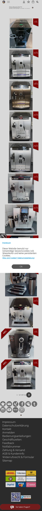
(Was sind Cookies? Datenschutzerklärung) (18, 258)
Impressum (6, 243)
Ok (21, 266)
